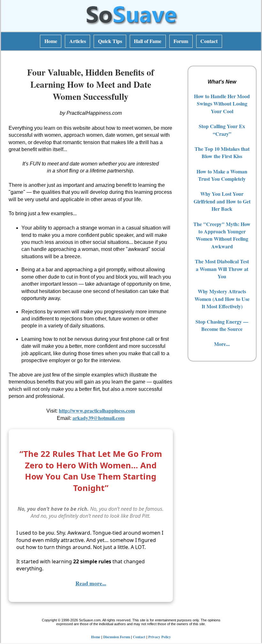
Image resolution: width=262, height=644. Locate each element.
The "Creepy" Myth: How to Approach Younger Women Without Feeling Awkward (221, 235)
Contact (209, 41)
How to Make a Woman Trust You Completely (221, 175)
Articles (77, 41)
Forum (180, 41)
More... (222, 344)
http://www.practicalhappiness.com (97, 410)
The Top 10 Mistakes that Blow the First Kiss (222, 152)
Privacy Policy (159, 637)
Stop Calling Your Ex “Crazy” (222, 129)
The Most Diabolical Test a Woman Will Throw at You (222, 269)
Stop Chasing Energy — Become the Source (222, 325)
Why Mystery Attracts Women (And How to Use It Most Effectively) (222, 299)
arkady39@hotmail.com (99, 417)
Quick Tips (110, 41)
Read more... (90, 583)
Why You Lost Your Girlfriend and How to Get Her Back (222, 201)
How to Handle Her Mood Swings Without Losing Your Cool (222, 103)
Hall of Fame (147, 41)
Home (50, 41)
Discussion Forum (116, 637)
